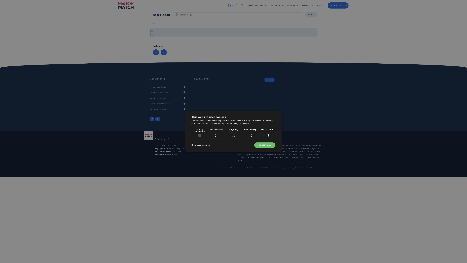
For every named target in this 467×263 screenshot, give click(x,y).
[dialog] (233, 131)
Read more (244, 124)
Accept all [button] (265, 145)
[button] (201, 145)
